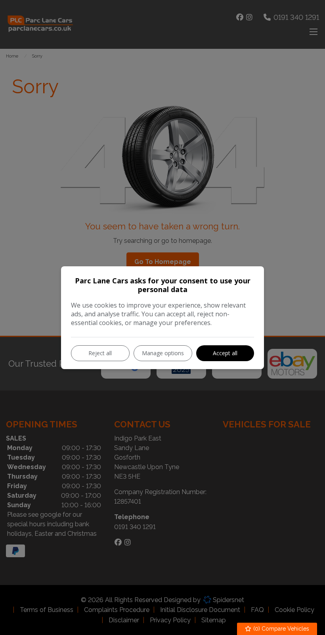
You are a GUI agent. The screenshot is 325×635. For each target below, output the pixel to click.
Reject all (100, 353)
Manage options (163, 353)
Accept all (225, 353)
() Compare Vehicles (280, 628)
